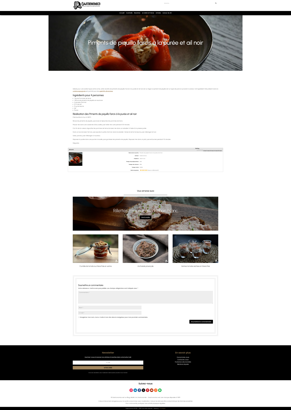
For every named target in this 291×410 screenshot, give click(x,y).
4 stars (216, 150)
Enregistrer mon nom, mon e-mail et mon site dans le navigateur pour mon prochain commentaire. (114, 317)
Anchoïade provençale (145, 266)
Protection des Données (183, 362)
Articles (158, 13)
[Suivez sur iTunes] (155, 390)
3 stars (212, 150)
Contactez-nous (183, 359)
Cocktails (129, 13)
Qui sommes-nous (183, 357)
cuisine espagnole (79, 91)
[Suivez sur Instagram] (131, 390)
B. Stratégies (162, 408)
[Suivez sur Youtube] (151, 390)
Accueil (121, 13)
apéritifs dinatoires (106, 91)
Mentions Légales (183, 364)
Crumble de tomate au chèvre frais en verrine (95, 266)
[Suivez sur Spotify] (160, 390)
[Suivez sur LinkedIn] (135, 390)
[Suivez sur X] (143, 390)
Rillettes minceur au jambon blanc (145, 210)
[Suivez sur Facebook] (139, 390)
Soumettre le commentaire (201, 322)
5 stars (220, 150)
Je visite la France (148, 13)
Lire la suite (145, 217)
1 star (204, 150)
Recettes (137, 13)
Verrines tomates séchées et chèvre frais (195, 266)
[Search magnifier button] (216, 3)
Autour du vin (167, 13)
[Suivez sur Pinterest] (147, 390)
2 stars (208, 150)
